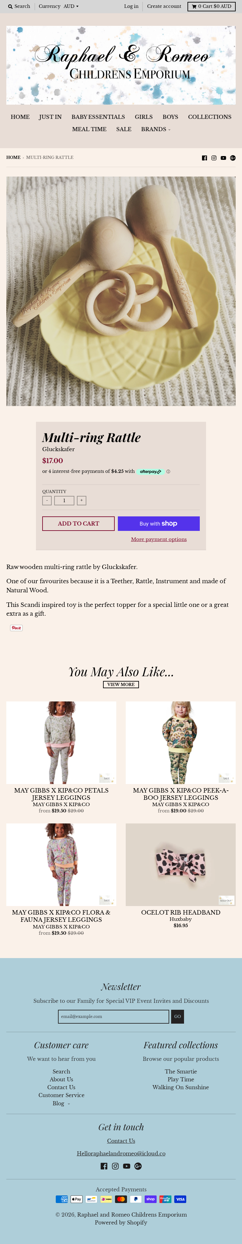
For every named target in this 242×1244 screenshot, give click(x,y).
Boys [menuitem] (170, 117)
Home (13, 157)
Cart (214, 6)
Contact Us (61, 1087)
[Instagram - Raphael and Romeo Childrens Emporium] (214, 157)
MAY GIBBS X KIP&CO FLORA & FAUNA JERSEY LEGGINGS (61, 916)
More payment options (159, 539)
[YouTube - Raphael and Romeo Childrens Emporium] (223, 157)
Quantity (54, 491)
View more (121, 684)
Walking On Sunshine (181, 1087)
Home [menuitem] (20, 117)
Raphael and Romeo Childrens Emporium (132, 1215)
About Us (61, 1080)
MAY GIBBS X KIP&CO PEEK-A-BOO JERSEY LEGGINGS (181, 794)
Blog (59, 1104)
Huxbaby (181, 919)
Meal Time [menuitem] (89, 129)
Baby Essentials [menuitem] (98, 117)
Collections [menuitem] (210, 117)
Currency (49, 6)
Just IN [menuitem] (50, 117)
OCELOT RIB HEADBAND (181, 912)
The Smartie (181, 1072)
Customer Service (61, 1095)
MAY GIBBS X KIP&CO (61, 804)
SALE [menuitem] (123, 129)
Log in (131, 6)
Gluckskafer (58, 449)
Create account (164, 6)
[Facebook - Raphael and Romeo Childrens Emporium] (204, 157)
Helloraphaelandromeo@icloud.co (121, 1154)
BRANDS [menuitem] (153, 129)
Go (177, 1016)
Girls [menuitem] (144, 117)
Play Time (181, 1080)
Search (61, 1072)
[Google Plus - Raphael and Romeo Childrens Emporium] (233, 157)
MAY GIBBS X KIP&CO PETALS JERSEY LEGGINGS (61, 794)
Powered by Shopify (121, 1223)
